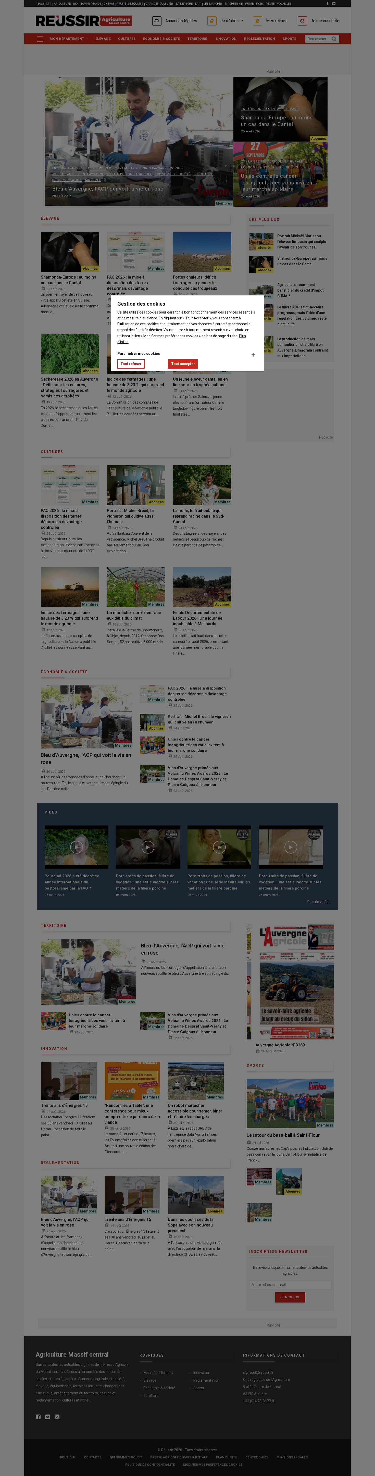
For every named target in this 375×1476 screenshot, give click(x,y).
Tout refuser (131, 364)
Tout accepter (183, 364)
